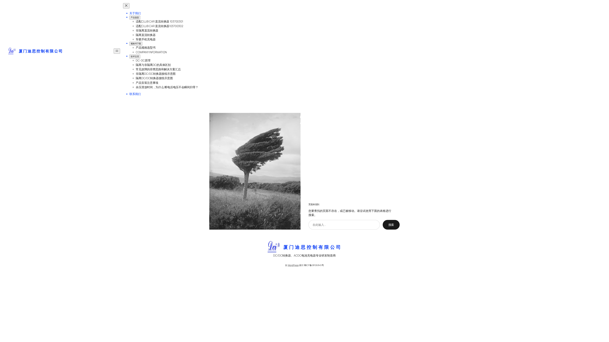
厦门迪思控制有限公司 (41, 51)
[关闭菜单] (126, 5)
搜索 (391, 225)
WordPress (293, 265)
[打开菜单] (117, 51)
